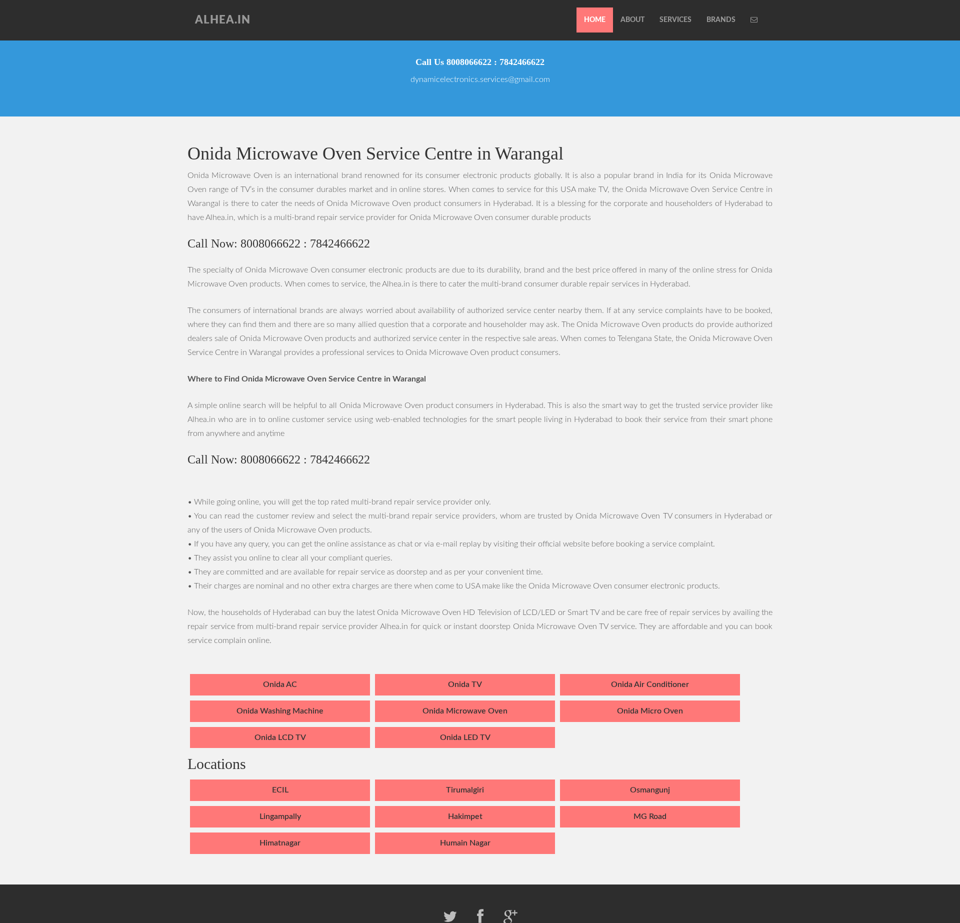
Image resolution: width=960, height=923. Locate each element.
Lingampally (280, 816)
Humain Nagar (465, 843)
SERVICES (676, 20)
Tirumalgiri (465, 790)
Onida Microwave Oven (465, 711)
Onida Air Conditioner (650, 684)
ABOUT (632, 20)
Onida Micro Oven (650, 711)
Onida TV (465, 684)
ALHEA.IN (222, 20)
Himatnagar (280, 843)
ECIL (280, 790)
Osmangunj (650, 790)
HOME (595, 20)
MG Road (650, 816)
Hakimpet (465, 816)
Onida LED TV (465, 738)
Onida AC (280, 684)
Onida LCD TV (280, 738)
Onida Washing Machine (280, 711)
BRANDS (721, 20)
